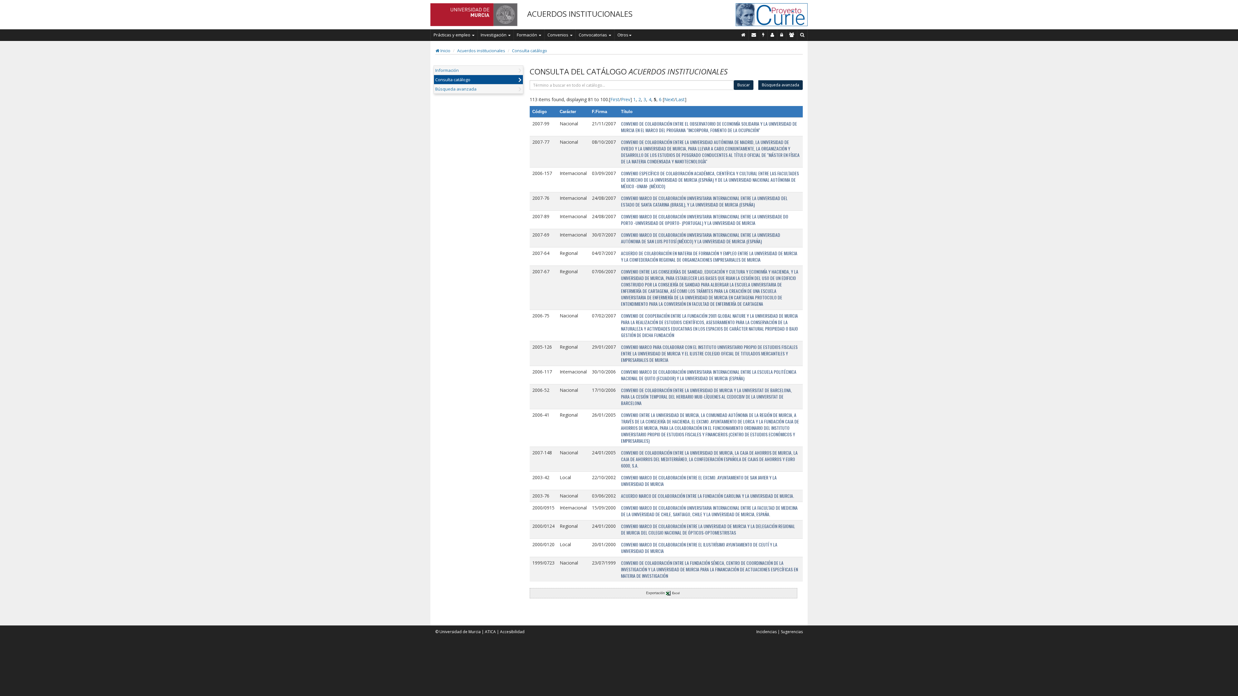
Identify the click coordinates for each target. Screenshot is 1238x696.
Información (447, 70)
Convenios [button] (558, 35)
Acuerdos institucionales (481, 50)
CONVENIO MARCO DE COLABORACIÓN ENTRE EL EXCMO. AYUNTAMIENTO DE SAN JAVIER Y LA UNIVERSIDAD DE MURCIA (699, 480)
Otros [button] (622, 35)
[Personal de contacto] (772, 34)
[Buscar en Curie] (802, 34)
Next (669, 99)
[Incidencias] (763, 34)
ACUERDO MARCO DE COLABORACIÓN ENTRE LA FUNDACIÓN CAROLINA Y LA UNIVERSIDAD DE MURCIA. (707, 495)
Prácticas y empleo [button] (452, 35)
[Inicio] (743, 34)
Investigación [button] (494, 35)
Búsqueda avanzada (456, 89)
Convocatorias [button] (593, 35)
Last (680, 99)
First (614, 99)
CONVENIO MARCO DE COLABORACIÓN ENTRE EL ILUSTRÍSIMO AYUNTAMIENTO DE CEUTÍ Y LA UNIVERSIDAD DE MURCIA (699, 547)
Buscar (743, 85)
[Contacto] (754, 34)
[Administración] (781, 34)
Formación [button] (527, 35)
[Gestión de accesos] (791, 34)
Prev (625, 99)
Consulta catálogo (529, 50)
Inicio (444, 50)
